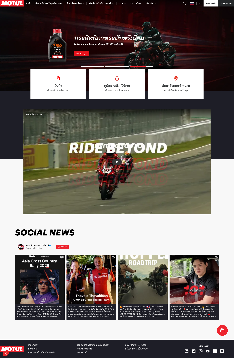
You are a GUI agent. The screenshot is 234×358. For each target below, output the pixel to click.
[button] (5, 353)
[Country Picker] (192, 3)
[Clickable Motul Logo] (12, 3)
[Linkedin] (186, 351)
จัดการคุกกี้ (82, 353)
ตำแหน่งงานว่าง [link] (84, 349)
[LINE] (222, 351)
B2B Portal (226, 3)
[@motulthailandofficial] (21, 247)
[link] (101, 3)
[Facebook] (194, 351)
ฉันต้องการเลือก (17, 344)
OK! (45, 344)
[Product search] (184, 3)
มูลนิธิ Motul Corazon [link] (136, 345)
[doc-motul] (222, 330)
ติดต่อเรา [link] (32, 349)
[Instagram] (201, 351)
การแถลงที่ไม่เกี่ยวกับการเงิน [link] (41, 353)
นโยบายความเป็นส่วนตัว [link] (136, 349)
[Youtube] (208, 351)
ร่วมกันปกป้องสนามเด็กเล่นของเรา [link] (93, 345)
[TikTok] (215, 351)
